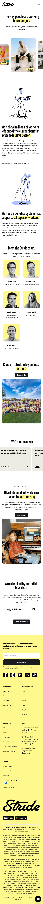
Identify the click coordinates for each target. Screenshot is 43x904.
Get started (21, 662)
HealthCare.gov (28, 855)
